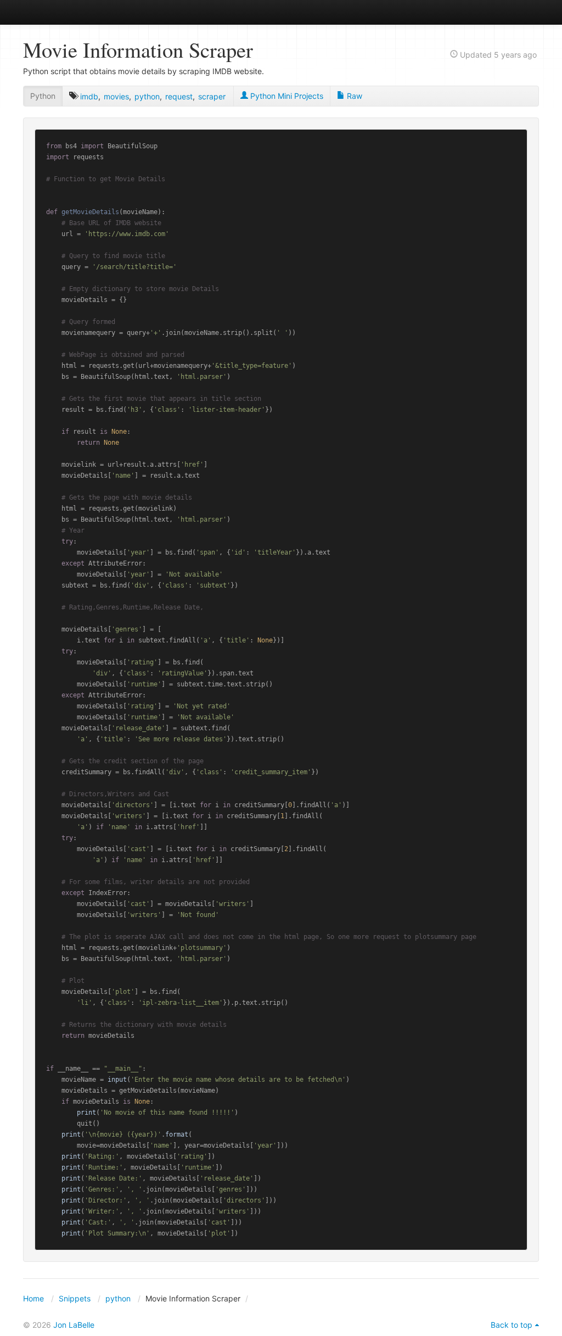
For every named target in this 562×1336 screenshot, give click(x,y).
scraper (212, 96)
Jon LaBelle (73, 1324)
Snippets (75, 1298)
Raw (353, 95)
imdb (89, 96)
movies (116, 96)
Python (42, 95)
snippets (59, 12)
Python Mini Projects (285, 95)
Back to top (511, 1324)
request (179, 96)
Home (33, 1298)
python (147, 96)
